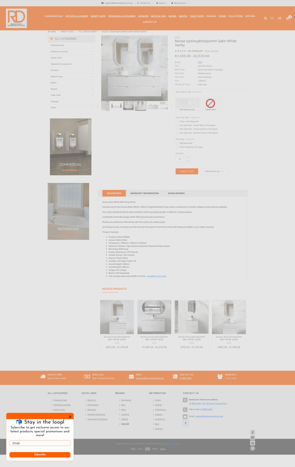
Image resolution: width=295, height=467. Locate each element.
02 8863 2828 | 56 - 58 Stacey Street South (208, 403)
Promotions (160, 409)
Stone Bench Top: (188, 93)
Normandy (126, 400)
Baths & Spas (57, 76)
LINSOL (124, 419)
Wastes (54, 88)
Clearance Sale (57, 45)
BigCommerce (172, 443)
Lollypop (125, 414)
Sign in (162, 3)
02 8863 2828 (185, 378)
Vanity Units (67, 31)
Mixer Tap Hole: (187, 117)
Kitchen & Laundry (59, 51)
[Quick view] (117, 309)
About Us (91, 400)
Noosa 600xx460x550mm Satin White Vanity (191, 338)
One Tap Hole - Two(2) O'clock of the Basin (198, 129)
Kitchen (158, 404)
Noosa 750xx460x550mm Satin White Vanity (229, 338)
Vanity (158, 400)
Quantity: (180, 153)
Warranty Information (144, 193)
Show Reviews (176, 193)
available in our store (156, 276)
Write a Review (211, 50)
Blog (157, 423)
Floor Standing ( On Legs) (191, 147)
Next (171, 106)
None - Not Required (188, 121)
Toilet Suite (56, 95)
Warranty (91, 409)
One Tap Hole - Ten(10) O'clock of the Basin (198, 132)
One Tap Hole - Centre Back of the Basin (197, 125)
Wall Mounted (185, 143)
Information (92, 404)
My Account (180, 3)
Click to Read (231, 378)
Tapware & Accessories (61, 64)
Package (54, 101)
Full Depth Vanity (88, 31)
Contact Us (145, 3)
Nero (123, 409)
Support (159, 414)
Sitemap (159, 428)
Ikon (123, 404)
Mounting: (185, 139)
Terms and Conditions (97, 419)
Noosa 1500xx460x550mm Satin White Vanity (124, 31)
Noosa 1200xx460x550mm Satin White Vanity (154, 338)
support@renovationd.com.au (118, 3)
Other (53, 107)
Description (114, 193)
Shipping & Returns (96, 414)
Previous (97, 106)
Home (53, 31)
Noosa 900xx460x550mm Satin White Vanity (117, 338)
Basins (54, 82)
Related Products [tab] (114, 288)
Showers (55, 70)
